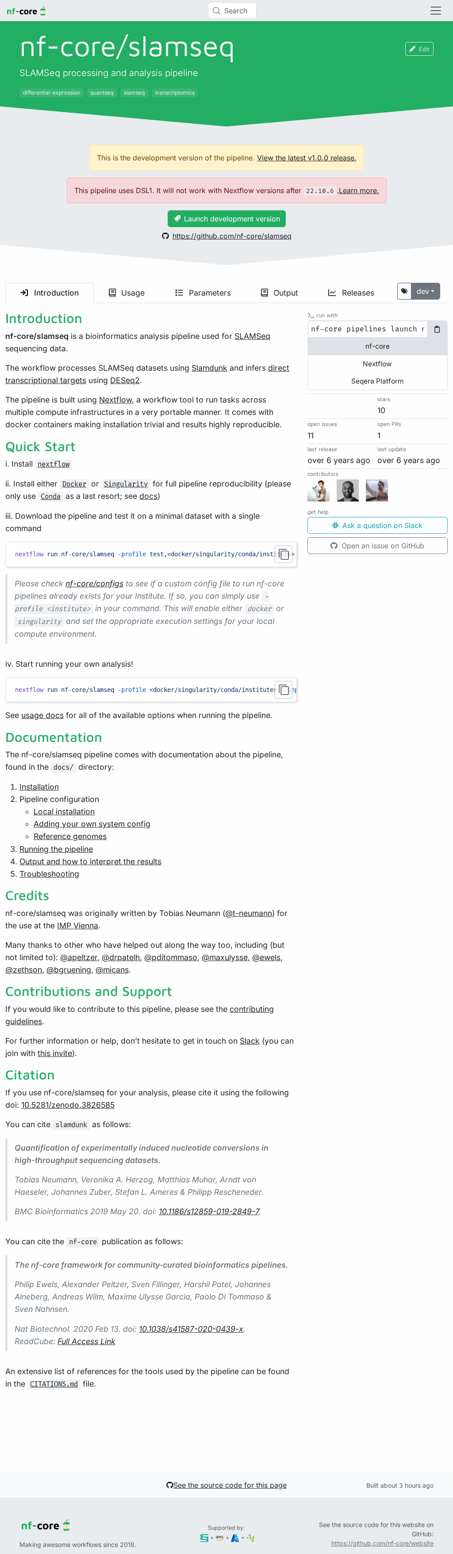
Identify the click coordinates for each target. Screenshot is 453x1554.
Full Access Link (86, 1341)
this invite (55, 1053)
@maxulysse (225, 957)
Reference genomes (70, 836)
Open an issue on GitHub (381, 545)
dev (423, 291)
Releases (357, 292)
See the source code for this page (230, 1485)
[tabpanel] (377, 329)
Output (284, 292)
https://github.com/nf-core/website (382, 1543)
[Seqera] (204, 1537)
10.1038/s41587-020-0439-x (191, 1329)
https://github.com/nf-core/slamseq (232, 236)
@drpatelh (121, 957)
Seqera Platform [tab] (377, 381)
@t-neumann (248, 913)
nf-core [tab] (377, 346)
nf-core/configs (94, 583)
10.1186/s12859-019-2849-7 (209, 1211)
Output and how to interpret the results (90, 861)
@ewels (266, 957)
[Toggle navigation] (436, 10)
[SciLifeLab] (250, 1537)
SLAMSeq (252, 336)
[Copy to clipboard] (283, 554)
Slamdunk (209, 367)
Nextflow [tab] (377, 364)
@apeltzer (78, 957)
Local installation (64, 811)
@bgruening (68, 969)
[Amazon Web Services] (219, 1537)
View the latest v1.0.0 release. (307, 157)
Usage (132, 292)
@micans (112, 969)
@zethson (23, 969)
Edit (424, 49)
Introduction (55, 292)
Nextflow (115, 399)
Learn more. (359, 190)
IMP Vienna (77, 925)
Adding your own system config (92, 823)
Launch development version (232, 218)
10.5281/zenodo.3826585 (68, 1104)
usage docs (42, 715)
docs (148, 496)
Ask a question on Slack (381, 525)
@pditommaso (170, 957)
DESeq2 (125, 380)
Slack (250, 1040)
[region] (151, 554)
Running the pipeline (56, 849)
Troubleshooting (49, 873)
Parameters (209, 292)
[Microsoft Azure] (235, 1537)
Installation (39, 786)
